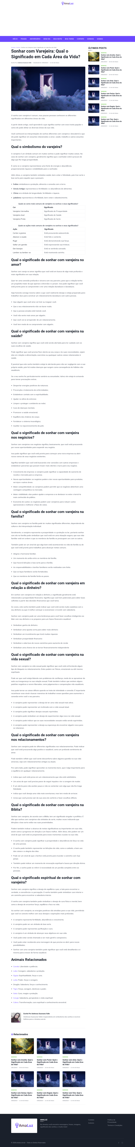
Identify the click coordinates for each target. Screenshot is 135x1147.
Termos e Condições (115, 1125)
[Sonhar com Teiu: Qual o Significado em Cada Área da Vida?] (74, 1079)
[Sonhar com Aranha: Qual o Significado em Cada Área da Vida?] (22, 1046)
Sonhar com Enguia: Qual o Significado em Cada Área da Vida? (47, 1095)
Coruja (16, 998)
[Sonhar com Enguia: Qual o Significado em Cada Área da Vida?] (48, 1079)
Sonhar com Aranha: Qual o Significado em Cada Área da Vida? (22, 1062)
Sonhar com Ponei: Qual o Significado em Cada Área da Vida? (47, 1062)
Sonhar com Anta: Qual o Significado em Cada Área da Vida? (73, 1062)
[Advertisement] (67, 21)
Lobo (15, 971)
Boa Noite (57, 39)
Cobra (15, 1002)
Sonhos (90, 39)
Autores (91, 1123)
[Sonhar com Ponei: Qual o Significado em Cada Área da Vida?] (48, 1046)
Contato (80, 39)
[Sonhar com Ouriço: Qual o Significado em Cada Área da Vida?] (22, 1079)
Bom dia (47, 39)
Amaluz (13, 47)
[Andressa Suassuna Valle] (16, 1022)
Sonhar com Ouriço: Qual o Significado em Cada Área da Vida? (21, 1095)
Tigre (15, 989)
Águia (15, 975)
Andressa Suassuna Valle (24, 62)
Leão (15, 980)
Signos (100, 39)
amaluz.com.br (20, 1143)
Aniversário (35, 39)
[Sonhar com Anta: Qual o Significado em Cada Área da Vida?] (74, 1046)
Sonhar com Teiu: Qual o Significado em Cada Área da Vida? (73, 1095)
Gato (15, 993)
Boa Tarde (69, 39)
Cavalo (16, 966)
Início (15, 39)
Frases (24, 39)
